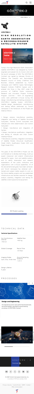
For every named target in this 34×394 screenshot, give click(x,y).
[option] (17, 300)
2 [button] (17, 345)
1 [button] (8, 345)
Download (15, 363)
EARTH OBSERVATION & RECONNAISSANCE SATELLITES (9, 17)
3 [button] (25, 345)
